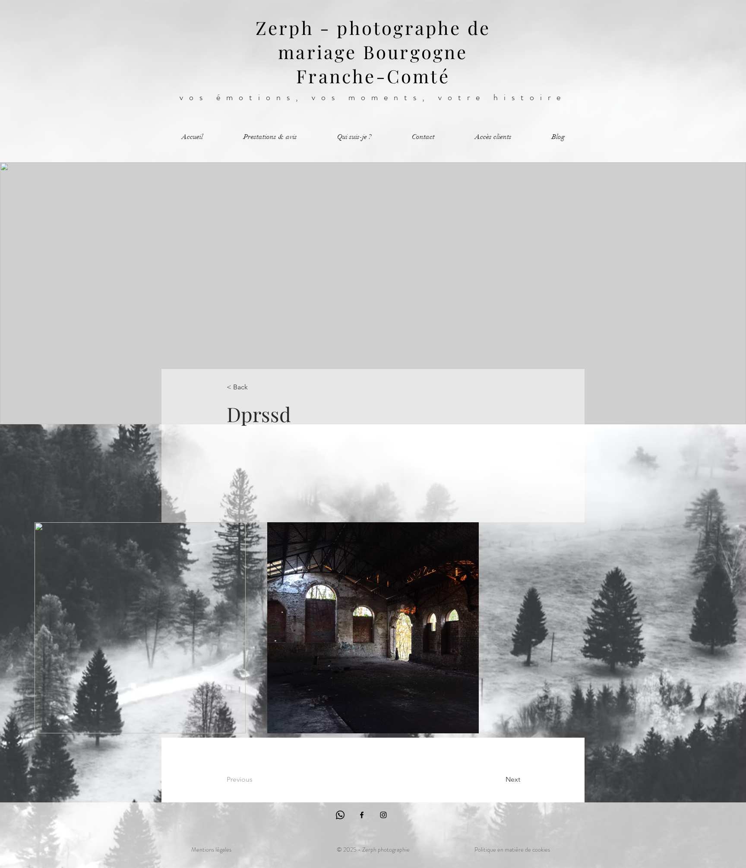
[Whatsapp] (340, 815)
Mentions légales (211, 849)
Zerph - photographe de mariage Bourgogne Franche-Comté (373, 52)
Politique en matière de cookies (512, 849)
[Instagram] (383, 815)
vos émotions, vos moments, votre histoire (373, 97)
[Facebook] (361, 815)
